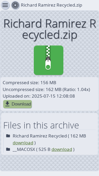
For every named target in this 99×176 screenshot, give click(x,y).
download (23, 143)
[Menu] (15, 5)
